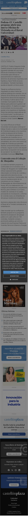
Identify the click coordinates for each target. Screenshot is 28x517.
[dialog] (14, 257)
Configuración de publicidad (8, 265)
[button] (14, 279)
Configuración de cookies (8, 268)
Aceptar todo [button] (14, 272)
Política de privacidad (19, 268)
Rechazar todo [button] (14, 276)
